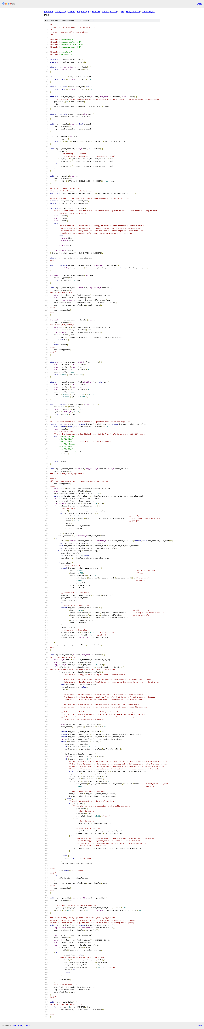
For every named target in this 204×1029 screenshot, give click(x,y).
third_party (60, 11)
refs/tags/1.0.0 (109, 11)
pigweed (48, 11)
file (92, 20)
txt (194, 1025)
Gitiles (14, 1025)
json (200, 1025)
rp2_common (133, 11)
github (71, 11)
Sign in (199, 4)
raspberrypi (83, 11)
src (122, 11)
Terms (27, 1025)
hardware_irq (148, 11)
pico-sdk (95, 11)
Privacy (20, 1025)
